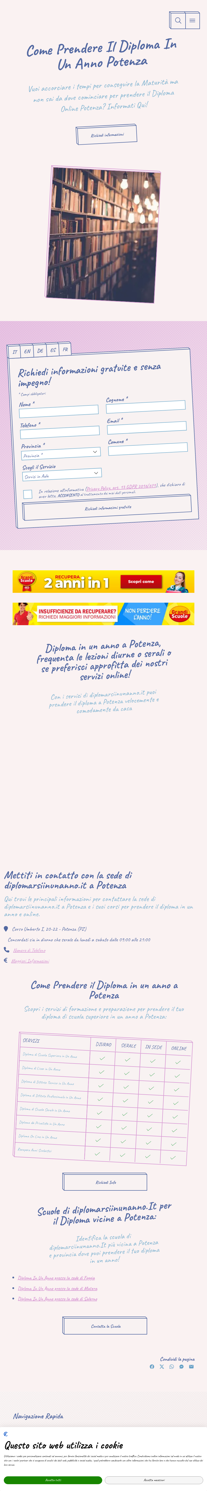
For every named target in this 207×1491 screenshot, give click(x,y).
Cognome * (116, 399)
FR (64, 349)
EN (27, 351)
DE (40, 350)
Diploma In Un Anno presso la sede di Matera (57, 1288)
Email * (114, 420)
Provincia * (32, 446)
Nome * (26, 404)
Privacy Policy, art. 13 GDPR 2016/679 (121, 487)
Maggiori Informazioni (30, 961)
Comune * (117, 441)
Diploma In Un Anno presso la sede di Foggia (56, 1278)
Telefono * (29, 424)
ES (52, 350)
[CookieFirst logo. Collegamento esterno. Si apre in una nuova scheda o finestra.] (6, 1434)
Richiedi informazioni (107, 135)
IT (14, 352)
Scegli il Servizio (38, 467)
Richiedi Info (105, 1182)
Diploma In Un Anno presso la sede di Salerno (57, 1299)
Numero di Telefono (29, 950)
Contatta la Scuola (105, 1326)
